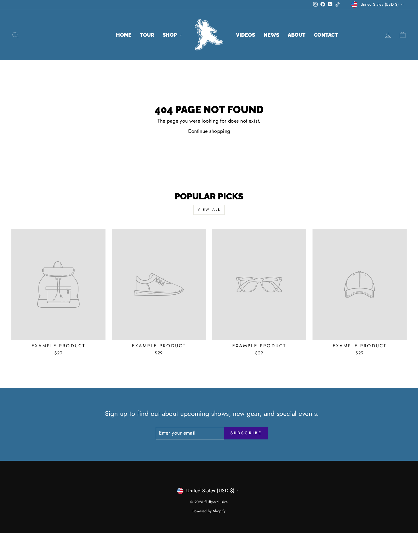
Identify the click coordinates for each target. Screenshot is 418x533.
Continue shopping (209, 131)
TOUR (147, 35)
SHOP (170, 35)
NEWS (271, 35)
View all (209, 209)
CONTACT (326, 35)
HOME (123, 35)
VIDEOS (245, 35)
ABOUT (296, 35)
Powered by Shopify (209, 511)
